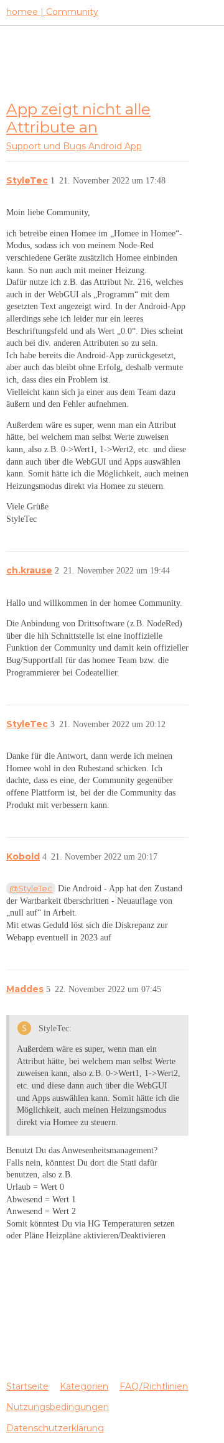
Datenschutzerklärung (55, 1428)
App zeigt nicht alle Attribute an (78, 118)
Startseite (27, 1386)
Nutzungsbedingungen (57, 1407)
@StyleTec (30, 888)
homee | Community (52, 11)
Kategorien (84, 1386)
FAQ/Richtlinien (153, 1386)
